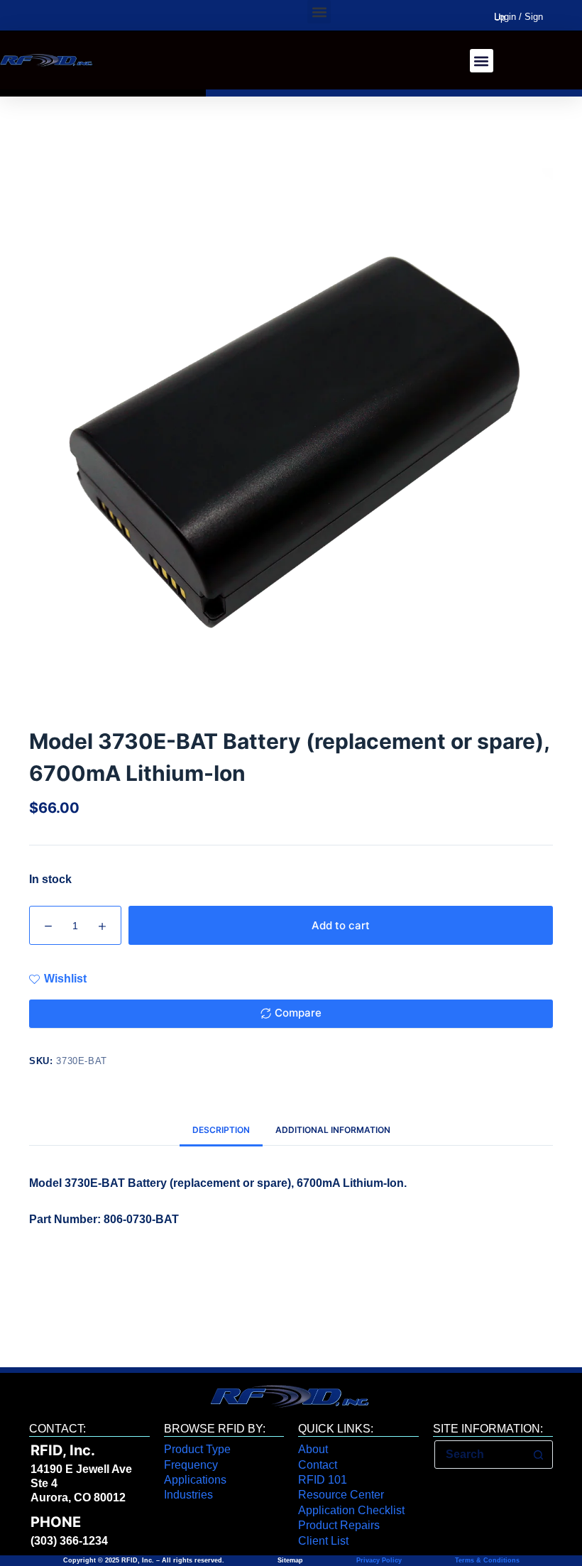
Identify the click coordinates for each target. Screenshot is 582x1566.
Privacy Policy (379, 1560)
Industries (188, 1495)
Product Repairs (339, 1525)
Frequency (191, 1465)
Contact (317, 1465)
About (313, 1449)
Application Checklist (351, 1510)
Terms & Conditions (486, 1560)
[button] (319, 11)
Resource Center (341, 1495)
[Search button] (538, 1454)
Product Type (197, 1449)
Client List (323, 1541)
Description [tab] (221, 1129)
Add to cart (341, 925)
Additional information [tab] (332, 1129)
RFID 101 (322, 1480)
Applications (195, 1480)
